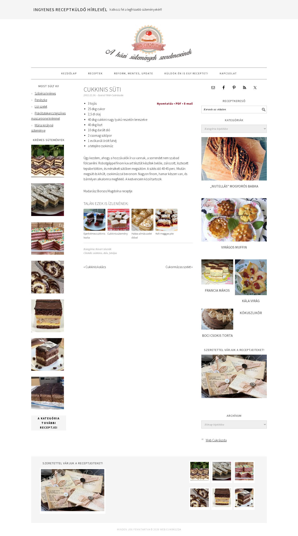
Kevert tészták (103, 249)
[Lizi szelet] (47, 254)
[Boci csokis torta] (217, 328)
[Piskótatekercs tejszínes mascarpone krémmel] (47, 292)
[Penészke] (47, 215)
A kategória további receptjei (49, 423)
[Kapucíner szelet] (47, 370)
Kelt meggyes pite (165, 233)
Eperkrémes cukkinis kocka (94, 235)
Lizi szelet (41, 106)
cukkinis (97, 253)
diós (105, 253)
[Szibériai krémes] (47, 176)
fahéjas (113, 253)
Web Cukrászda (149, 41)
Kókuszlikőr (251, 313)
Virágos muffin (234, 247)
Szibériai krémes (45, 93)
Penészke (41, 100)
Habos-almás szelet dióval (142, 235)
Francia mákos (217, 290)
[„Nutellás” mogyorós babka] (234, 179)
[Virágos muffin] (234, 240)
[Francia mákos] (217, 283)
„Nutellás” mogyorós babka (234, 186)
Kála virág (251, 301)
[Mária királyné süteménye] (47, 331)
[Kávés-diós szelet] (47, 408)
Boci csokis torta (217, 335)
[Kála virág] (251, 294)
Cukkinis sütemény (118, 233)
